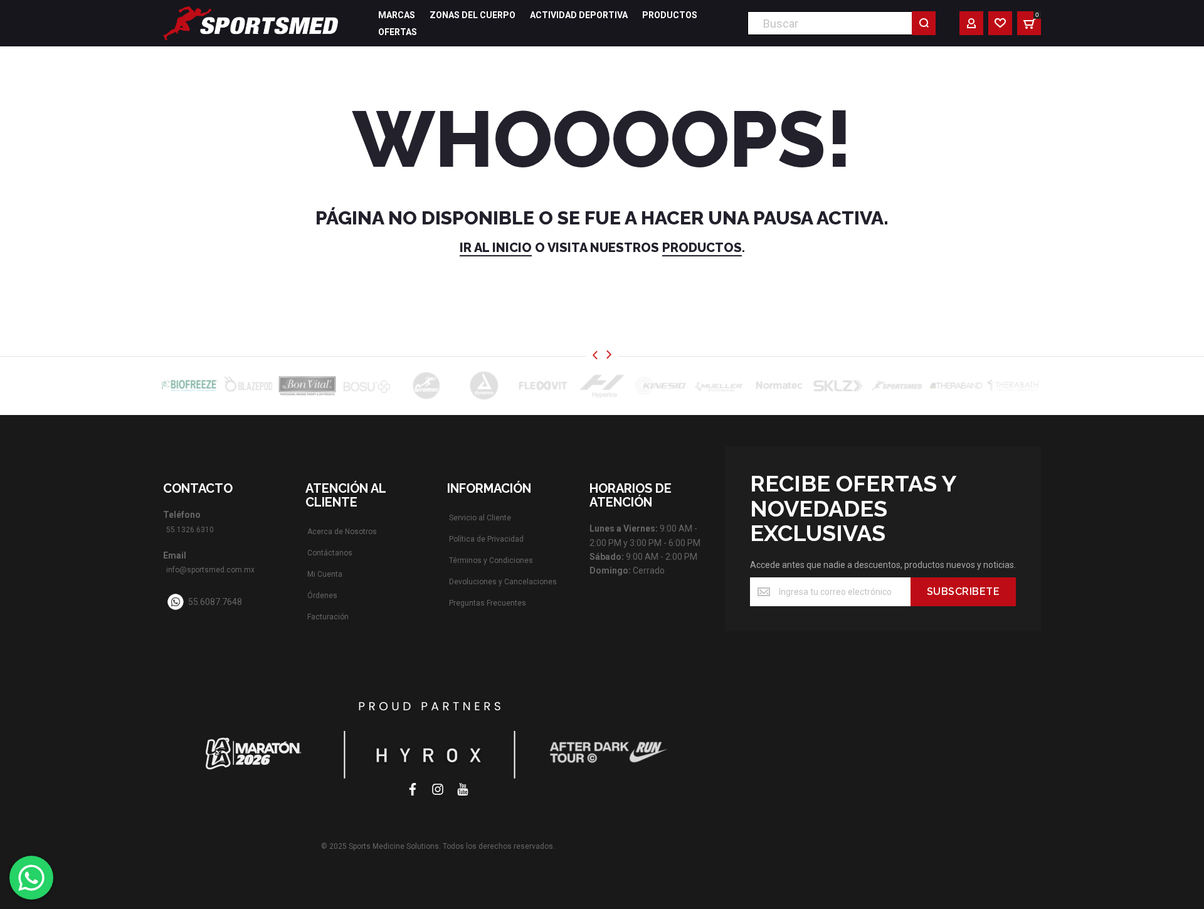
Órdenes (322, 595)
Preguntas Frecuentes (487, 603)
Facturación (328, 616)
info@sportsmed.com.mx (210, 569)
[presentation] (595, 355)
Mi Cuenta (324, 574)
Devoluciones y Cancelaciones (503, 581)
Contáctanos (329, 553)
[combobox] (841, 23)
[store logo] (251, 23)
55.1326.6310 (190, 529)
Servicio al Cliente (480, 517)
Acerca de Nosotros (342, 531)
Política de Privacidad (486, 539)
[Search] (924, 23)
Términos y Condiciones (491, 560)
